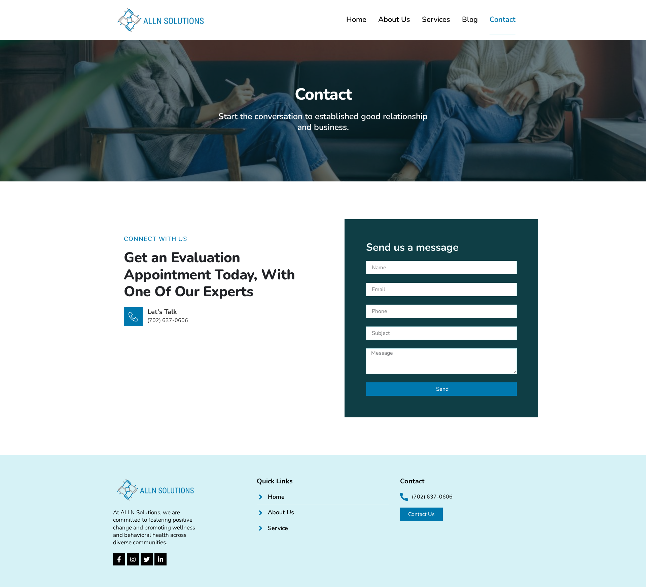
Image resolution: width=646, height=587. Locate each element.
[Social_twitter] (147, 559)
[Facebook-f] (119, 559)
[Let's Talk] (133, 316)
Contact (502, 19)
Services (436, 19)
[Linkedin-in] (160, 559)
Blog (470, 19)
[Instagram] (133, 559)
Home (356, 19)
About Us (394, 19)
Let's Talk (162, 311)
